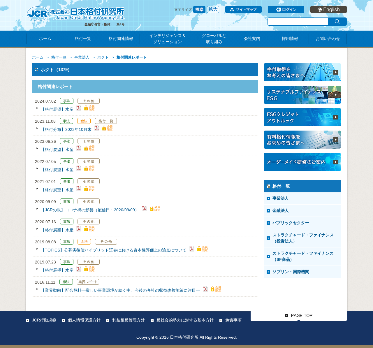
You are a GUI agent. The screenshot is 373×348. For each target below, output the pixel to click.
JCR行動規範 (44, 320)
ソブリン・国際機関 (290, 271)
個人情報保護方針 (84, 320)
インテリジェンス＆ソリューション (167, 38)
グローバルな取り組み (214, 38)
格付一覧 (83, 38)
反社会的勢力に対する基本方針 (185, 320)
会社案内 (252, 38)
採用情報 (290, 38)
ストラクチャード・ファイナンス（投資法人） (303, 238)
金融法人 (280, 210)
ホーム (45, 38)
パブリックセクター (290, 222)
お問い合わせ (328, 38)
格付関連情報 (121, 38)
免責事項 (233, 320)
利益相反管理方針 (128, 320)
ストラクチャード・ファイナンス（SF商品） (303, 256)
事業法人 (81, 57)
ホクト (103, 57)
